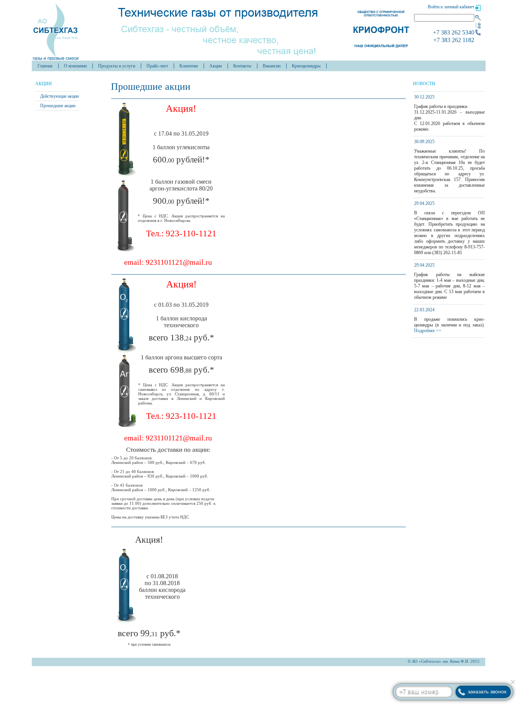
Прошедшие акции (57, 105)
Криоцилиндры (306, 66)
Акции (215, 66)
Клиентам (188, 66)
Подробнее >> (427, 330)
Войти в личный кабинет (451, 6)
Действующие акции (59, 96)
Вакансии (271, 66)
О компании (75, 66)
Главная (45, 66)
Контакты (242, 66)
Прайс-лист (157, 66)
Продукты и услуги (116, 66)
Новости (424, 83)
